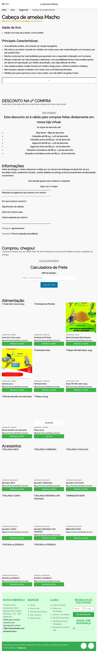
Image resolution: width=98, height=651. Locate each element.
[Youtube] (84, 646)
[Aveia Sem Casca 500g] (17, 317)
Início (4, 10)
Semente (13, 334)
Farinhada (46, 334)
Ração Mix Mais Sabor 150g (76, 384)
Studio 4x (22, 648)
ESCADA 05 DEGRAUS (11, 578)
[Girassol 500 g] (17, 364)
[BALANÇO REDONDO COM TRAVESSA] (49, 509)
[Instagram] (91, 646)
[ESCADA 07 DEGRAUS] (49, 558)
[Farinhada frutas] (49, 364)
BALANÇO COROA (9, 529)
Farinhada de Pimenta (42, 337)
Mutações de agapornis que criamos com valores (24, 192)
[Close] (49, 294)
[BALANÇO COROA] (17, 509)
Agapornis (23, 10)
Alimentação (6, 334)
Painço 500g (39, 430)
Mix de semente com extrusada (14, 430)
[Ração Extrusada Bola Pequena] (81, 317)
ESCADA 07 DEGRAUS (43, 578)
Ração (77, 334)
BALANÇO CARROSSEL (43, 483)
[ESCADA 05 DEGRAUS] (17, 558)
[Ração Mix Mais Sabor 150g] (81, 364)
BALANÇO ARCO (8, 483)
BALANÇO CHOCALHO (75, 483)
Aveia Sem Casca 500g (11, 337)
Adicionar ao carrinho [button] (17, 344)
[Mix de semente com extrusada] (17, 410)
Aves (13, 10)
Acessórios (5, 480)
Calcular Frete (49, 285)
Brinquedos (14, 480)
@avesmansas (18, 228)
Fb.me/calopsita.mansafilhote (24, 234)
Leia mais (49, 436)
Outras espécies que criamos (15, 217)
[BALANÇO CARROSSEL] (49, 463)
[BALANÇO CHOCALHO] (81, 463)
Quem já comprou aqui (12, 212)
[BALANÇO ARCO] (17, 463)
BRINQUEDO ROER (73, 529)
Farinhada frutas (40, 384)
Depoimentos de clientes (13, 206)
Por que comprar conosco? (14, 201)
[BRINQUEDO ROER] (81, 509)
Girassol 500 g (7, 384)
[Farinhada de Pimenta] (49, 317)
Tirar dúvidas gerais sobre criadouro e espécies (49, 181)
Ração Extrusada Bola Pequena (78, 337)
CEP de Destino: (49, 273)
